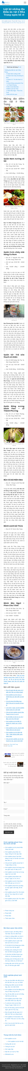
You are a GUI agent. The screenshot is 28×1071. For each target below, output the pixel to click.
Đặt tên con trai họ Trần (12, 1051)
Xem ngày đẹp (9, 1049)
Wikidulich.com (9, 1054)
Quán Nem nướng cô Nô (13, 73)
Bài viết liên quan (11, 94)
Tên (5, 802)
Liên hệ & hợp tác (19, 1067)
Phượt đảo (8, 915)
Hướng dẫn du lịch (10, 1044)
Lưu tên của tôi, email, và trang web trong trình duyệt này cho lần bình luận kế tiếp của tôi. (13, 826)
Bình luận (7, 782)
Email (6, 809)
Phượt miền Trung (14, 744)
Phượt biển (9, 746)
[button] (25, 2)
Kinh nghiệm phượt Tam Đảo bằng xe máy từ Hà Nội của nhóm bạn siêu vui (14, 858)
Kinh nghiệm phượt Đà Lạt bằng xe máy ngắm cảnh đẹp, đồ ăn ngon (14, 887)
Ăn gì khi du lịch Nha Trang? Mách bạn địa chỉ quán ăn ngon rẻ (14, 681)
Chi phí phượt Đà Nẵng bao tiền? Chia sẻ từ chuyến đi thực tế (15, 703)
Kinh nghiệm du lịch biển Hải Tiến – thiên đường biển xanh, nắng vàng (14, 734)
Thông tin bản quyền (16, 1066)
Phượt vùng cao (9, 910)
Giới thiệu (12, 1067)
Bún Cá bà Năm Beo (12, 87)
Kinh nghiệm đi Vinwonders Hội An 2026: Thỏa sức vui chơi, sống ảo (14, 1018)
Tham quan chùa (9, 918)
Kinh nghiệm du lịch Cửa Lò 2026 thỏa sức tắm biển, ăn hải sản (15, 696)
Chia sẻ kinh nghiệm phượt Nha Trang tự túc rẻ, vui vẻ (14, 677)
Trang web (7, 815)
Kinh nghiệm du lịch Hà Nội (15, 1041)
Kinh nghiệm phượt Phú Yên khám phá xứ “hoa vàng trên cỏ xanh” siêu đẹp (14, 894)
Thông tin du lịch (10, 1046)
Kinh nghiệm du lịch (10, 1038)
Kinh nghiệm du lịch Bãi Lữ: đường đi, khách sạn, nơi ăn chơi (14, 723)
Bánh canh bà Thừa (12, 88)
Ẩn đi (19, 67)
